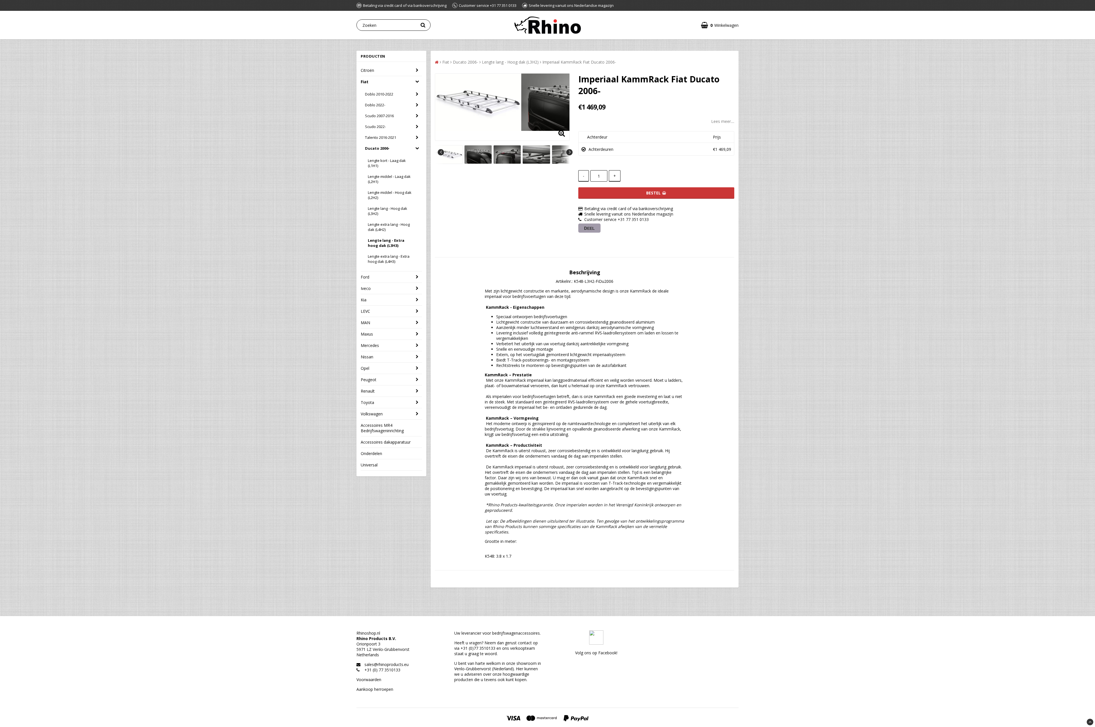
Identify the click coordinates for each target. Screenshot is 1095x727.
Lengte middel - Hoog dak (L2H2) (389, 195)
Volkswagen (372, 414)
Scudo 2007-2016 (379, 115)
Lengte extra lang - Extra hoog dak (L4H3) (388, 259)
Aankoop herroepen (374, 689)
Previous (441, 152)
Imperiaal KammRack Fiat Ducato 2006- (579, 62)
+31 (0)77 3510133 (478, 648)
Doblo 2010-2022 (379, 94)
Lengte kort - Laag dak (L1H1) (387, 163)
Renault (368, 391)
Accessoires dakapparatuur (386, 442)
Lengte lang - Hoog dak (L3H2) (387, 211)
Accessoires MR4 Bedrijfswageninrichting (382, 428)
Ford (365, 277)
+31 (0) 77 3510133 (382, 670)
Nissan (367, 357)
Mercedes (370, 345)
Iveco (366, 288)
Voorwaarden (368, 679)
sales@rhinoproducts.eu (386, 664)
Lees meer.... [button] (722, 121)
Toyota (367, 402)
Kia (363, 299)
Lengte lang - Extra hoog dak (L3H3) (386, 243)
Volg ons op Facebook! (596, 652)
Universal (369, 465)
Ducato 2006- (377, 148)
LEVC (365, 311)
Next (569, 152)
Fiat (364, 81)
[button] (720, 25)
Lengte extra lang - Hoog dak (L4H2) (389, 227)
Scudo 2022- (375, 126)
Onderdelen (371, 453)
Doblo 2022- (375, 104)
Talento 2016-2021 (380, 137)
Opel (365, 368)
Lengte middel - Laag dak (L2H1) (389, 179)
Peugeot (368, 379)
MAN (365, 322)
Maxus (367, 334)
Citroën (367, 70)
